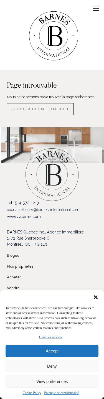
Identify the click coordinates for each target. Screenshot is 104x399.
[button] (95, 297)
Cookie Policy (32, 393)
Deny (52, 366)
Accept (52, 351)
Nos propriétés (20, 266)
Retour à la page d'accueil (40, 109)
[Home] (53, 38)
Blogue (13, 255)
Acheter (14, 277)
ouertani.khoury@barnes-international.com (43, 209)
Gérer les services (50, 337)
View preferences (52, 381)
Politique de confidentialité (61, 393)
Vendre (13, 288)
